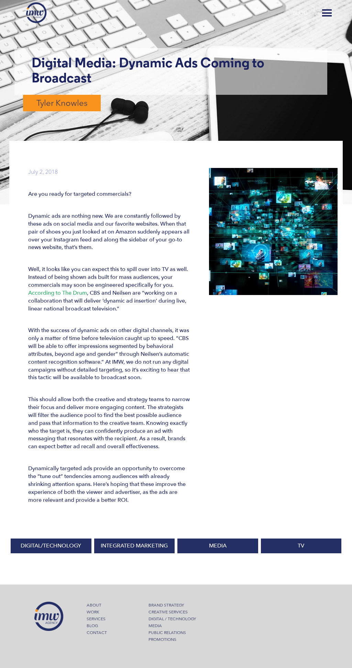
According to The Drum (57, 293)
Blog (300, 13)
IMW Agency (36, 12)
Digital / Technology (172, 619)
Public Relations (167, 632)
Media (155, 626)
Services (96, 619)
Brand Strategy (166, 605)
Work (93, 612)
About (94, 605)
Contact (97, 632)
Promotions (162, 639)
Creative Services (168, 612)
